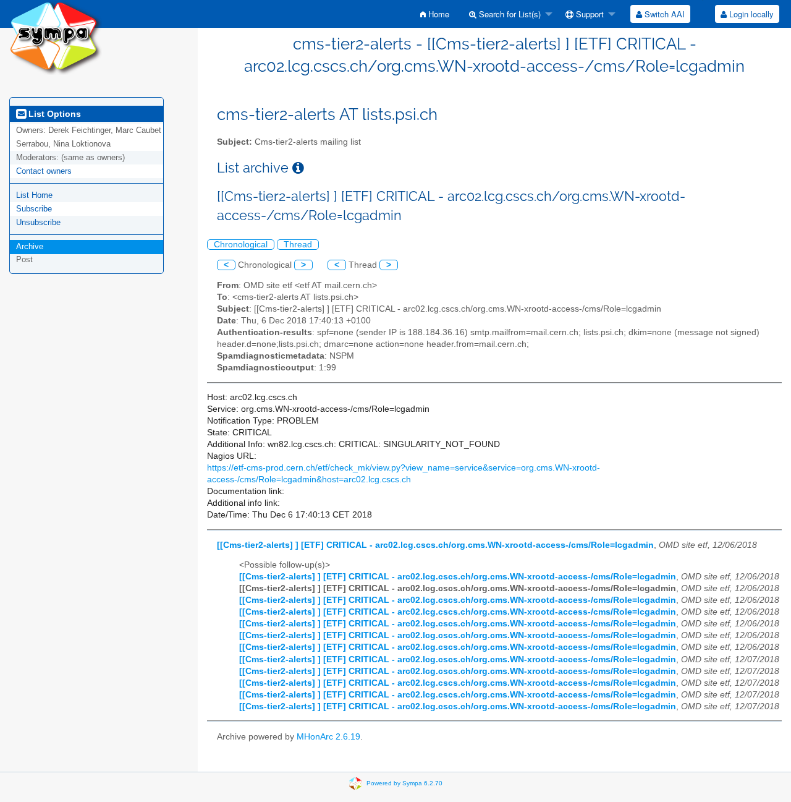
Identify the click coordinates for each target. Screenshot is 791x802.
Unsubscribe (38, 222)
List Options (53, 114)
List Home (34, 195)
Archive (29, 246)
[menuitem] (434, 14)
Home (437, 14)
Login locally (750, 14)
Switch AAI (663, 14)
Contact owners (44, 171)
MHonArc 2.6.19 (328, 736)
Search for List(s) (508, 14)
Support (588, 14)
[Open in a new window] (298, 168)
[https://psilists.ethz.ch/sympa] (55, 36)
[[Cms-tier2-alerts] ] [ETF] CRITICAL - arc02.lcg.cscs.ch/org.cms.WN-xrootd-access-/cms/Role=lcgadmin (435, 545)
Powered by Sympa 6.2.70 (404, 783)
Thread (298, 244)
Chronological (241, 244)
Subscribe (34, 208)
